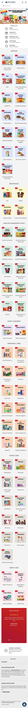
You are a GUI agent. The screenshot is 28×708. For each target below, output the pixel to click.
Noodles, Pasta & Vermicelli (21, 241)
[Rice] (7, 79)
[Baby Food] (21, 596)
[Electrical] (7, 520)
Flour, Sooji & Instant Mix (7, 68)
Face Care (7, 398)
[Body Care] (21, 390)
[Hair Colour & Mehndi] (7, 371)
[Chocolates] (7, 269)
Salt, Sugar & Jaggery (20, 141)
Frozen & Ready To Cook (20, 296)
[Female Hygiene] (21, 408)
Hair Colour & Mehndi (7, 380)
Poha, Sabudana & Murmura (20, 87)
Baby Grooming (7, 584)
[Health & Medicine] (21, 442)
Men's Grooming (7, 433)
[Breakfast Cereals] (7, 251)
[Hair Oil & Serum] (7, 352)
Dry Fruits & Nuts (21, 159)
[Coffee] (21, 193)
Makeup (7, 450)
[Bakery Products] (21, 330)
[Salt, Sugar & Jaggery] (21, 133)
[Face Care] (7, 390)
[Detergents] (7, 465)
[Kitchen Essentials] (7, 555)
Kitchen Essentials (7, 562)
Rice (7, 87)
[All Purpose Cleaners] (7, 482)
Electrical (7, 527)
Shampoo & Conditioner (20, 361)
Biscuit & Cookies (7, 240)
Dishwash (20, 472)
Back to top (13, 658)
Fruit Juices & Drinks (21, 218)
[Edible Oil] (7, 98)
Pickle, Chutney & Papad (7, 296)
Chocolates (7, 276)
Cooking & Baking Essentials (7, 177)
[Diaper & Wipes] (7, 596)
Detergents (7, 472)
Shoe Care (21, 527)
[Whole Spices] (7, 115)
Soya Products (7, 159)
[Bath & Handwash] (7, 408)
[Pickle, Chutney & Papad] (7, 288)
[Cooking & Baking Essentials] (7, 169)
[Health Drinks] (7, 210)
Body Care (21, 398)
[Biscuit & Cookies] (7, 232)
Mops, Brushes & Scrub (20, 509)
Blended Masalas (7, 140)
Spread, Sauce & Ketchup (20, 277)
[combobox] (14, 5)
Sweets (7, 314)
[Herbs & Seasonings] (21, 115)
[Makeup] (7, 442)
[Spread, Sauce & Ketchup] (21, 269)
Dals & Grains (20, 68)
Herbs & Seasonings (20, 123)
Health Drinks (7, 218)
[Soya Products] (7, 152)
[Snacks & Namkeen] (21, 251)
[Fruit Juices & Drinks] (21, 210)
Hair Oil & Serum (7, 360)
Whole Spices (7, 123)
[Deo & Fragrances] (21, 425)
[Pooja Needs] (21, 537)
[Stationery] (7, 537)
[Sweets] (7, 306)
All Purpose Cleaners (7, 490)
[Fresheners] (21, 482)
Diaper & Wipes (7, 603)
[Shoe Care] (21, 520)
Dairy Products (7, 338)
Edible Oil (7, 106)
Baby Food (21, 603)
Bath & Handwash (7, 415)
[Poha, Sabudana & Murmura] (21, 79)
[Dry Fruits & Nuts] (21, 152)
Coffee (21, 200)
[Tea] (7, 193)
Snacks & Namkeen (20, 259)
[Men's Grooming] (7, 425)
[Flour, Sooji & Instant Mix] (7, 60)
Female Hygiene (20, 415)
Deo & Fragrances (21, 433)
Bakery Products (21, 338)
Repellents (7, 509)
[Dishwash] (21, 465)
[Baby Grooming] (7, 577)
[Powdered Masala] (21, 98)
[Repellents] (7, 501)
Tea (7, 200)
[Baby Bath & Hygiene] (21, 577)
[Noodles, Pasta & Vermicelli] (21, 232)
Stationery (7, 545)
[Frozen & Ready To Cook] (21, 288)
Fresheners (20, 490)
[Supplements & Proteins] (21, 306)
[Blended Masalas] (7, 133)
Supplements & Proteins (20, 315)
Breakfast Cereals (7, 259)
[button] (25, 2)
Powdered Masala (20, 106)
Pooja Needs (20, 545)
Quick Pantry (6, 701)
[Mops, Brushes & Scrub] (21, 501)
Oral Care (20, 379)
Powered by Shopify (5, 704)
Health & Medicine (20, 450)
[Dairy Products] (7, 330)
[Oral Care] (21, 371)
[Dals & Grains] (21, 60)
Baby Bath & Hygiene (20, 585)
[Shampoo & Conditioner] (21, 352)
